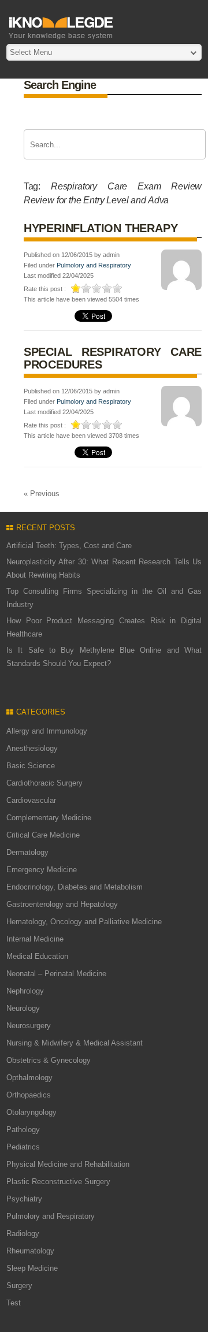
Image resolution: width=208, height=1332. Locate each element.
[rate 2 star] (86, 288)
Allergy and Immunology (46, 731)
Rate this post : (45, 288)
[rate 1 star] (76, 288)
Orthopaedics (28, 1095)
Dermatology (27, 852)
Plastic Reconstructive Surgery (58, 1181)
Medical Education (37, 956)
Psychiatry (24, 1199)
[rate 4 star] (107, 288)
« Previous (42, 493)
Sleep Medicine (32, 1268)
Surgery (19, 1285)
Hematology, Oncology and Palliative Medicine (84, 921)
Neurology (23, 1008)
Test (13, 1302)
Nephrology (25, 991)
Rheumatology (30, 1251)
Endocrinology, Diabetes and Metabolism (74, 887)
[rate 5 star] (118, 288)
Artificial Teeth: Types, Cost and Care (69, 545)
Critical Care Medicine (43, 835)
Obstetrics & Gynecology (48, 1060)
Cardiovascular (31, 800)
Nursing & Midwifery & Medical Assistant (74, 1043)
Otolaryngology (31, 1112)
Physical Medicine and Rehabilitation (67, 1164)
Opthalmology (29, 1077)
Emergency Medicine (41, 869)
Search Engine (60, 85)
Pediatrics (23, 1147)
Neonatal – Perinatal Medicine (56, 973)
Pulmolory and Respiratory (94, 265)
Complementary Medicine (48, 817)
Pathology (23, 1129)
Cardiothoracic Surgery (44, 783)
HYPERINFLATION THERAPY (101, 228)
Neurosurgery (28, 1025)
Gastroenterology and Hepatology (62, 904)
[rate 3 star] (97, 288)
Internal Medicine (35, 939)
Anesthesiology (32, 748)
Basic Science (30, 765)
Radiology (22, 1233)
